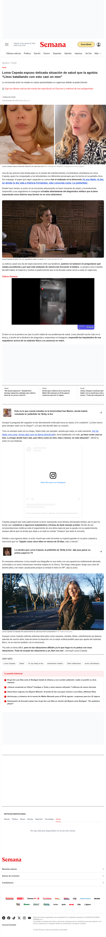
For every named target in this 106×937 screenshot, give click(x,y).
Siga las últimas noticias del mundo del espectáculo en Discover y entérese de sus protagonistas (49, 89)
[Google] (3, 918)
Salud (21, 663)
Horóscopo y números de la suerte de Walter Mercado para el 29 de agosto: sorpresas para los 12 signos (56, 393)
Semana (5, 63)
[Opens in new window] (8, 918)
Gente (14, 63)
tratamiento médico (55, 663)
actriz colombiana (92, 663)
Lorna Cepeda (9, 663)
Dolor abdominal (74, 663)
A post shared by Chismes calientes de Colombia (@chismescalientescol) (56, 513)
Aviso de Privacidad (11, 925)
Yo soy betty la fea (35, 663)
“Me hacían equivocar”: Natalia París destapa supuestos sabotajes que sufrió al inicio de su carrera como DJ (19, 393)
